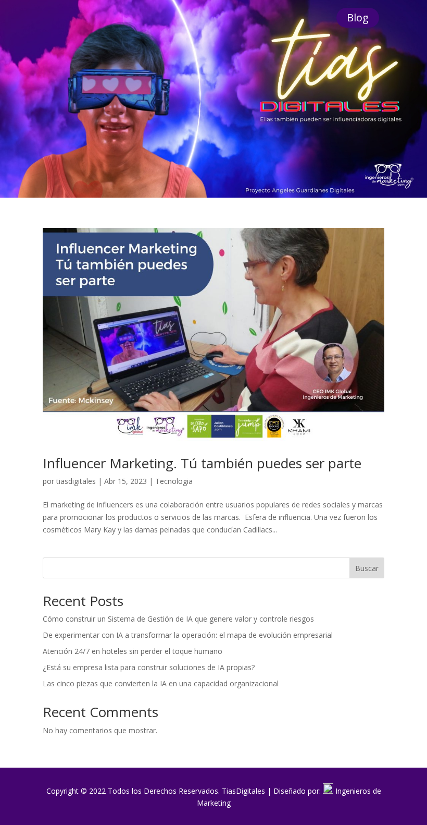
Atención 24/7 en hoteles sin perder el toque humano (132, 651)
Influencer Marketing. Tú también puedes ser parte (202, 463)
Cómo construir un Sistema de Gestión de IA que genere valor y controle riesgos (178, 619)
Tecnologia (174, 481)
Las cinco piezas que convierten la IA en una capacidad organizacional (161, 683)
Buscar (367, 568)
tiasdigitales (76, 481)
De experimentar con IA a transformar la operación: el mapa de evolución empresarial (188, 635)
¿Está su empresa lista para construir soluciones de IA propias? (149, 667)
